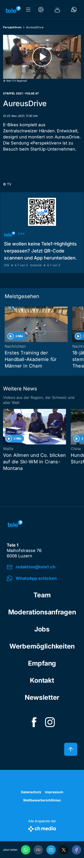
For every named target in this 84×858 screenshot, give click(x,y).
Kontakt (42, 680)
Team (42, 595)
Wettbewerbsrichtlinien (42, 800)
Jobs (42, 629)
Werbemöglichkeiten (42, 646)
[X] (63, 849)
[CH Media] (42, 828)
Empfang (42, 663)
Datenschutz (31, 792)
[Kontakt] (74, 9)
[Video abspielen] (42, 57)
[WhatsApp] (25, 849)
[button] (38, 849)
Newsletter (42, 697)
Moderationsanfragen (42, 612)
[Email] (51, 849)
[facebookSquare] (34, 722)
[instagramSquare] (49, 722)
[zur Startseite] (13, 9)
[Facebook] (76, 849)
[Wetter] (57, 9)
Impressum (54, 792)
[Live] (41, 9)
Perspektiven (12, 27)
